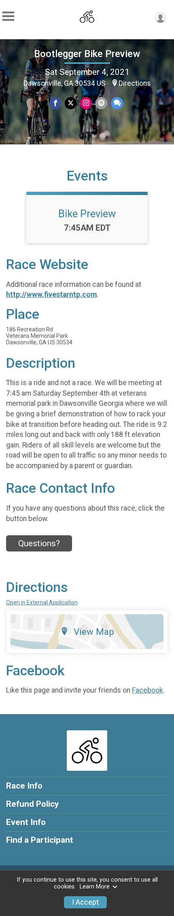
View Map (94, 631)
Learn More (95, 886)
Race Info (24, 786)
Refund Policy (32, 804)
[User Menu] (160, 17)
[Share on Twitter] (70, 103)
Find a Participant (39, 840)
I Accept (85, 902)
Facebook (147, 690)
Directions (135, 83)
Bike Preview (87, 214)
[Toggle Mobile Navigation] (8, 16)
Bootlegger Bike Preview (87, 53)
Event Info (26, 822)
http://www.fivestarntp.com (51, 294)
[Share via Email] (101, 103)
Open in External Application (42, 602)
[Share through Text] (117, 103)
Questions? (39, 543)
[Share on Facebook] (55, 103)
